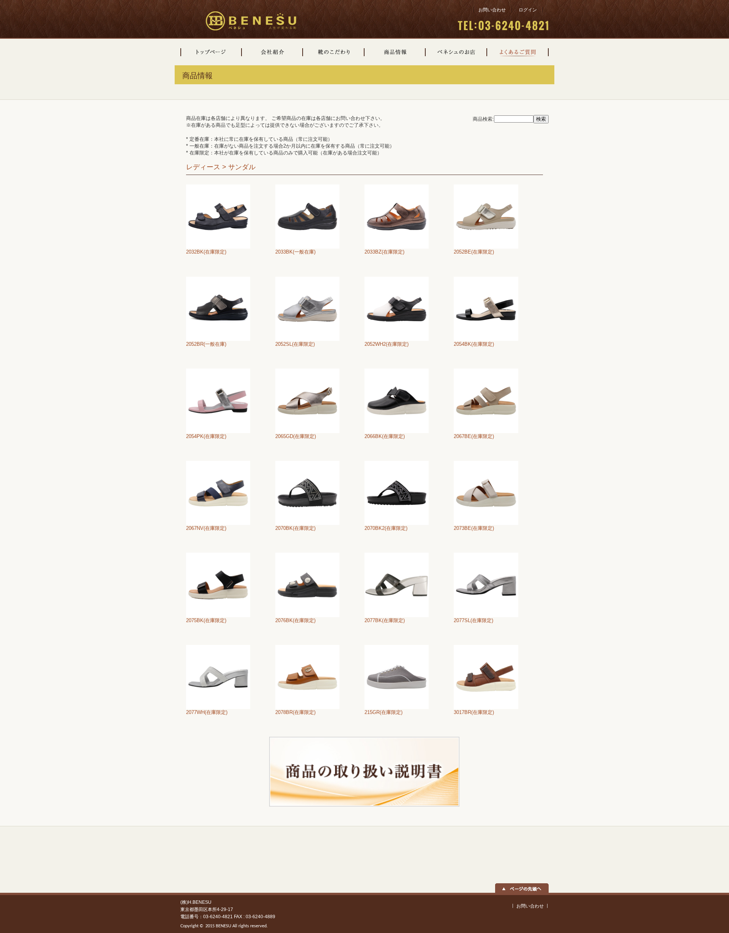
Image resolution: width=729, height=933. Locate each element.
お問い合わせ (492, 10)
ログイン (528, 10)
